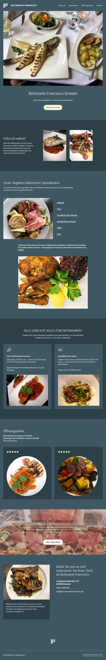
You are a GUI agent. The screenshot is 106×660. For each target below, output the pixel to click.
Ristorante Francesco (24, 5)
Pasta (59, 209)
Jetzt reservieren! (53, 542)
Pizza (59, 234)
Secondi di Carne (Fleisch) (67, 215)
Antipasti (60, 203)
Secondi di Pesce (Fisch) (66, 221)
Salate (59, 228)
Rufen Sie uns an (53, 107)
